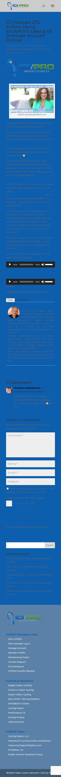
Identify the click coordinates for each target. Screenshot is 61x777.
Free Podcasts (24, 49)
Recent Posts (22, 300)
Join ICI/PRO (15, 639)
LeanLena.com (16, 722)
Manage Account (17, 648)
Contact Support (17, 662)
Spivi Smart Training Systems (24, 699)
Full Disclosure (16, 666)
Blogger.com (13, 178)
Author (10, 300)
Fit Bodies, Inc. (16, 750)
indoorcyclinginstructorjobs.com (26, 195)
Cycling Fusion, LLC (18, 736)
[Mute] (42, 264)
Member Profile (16, 652)
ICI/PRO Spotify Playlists (21, 671)
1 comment (19, 52)
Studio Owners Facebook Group (25, 754)
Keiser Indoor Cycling (19, 694)
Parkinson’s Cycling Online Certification (29, 740)
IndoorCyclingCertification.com (24, 745)
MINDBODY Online (18, 703)
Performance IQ (16, 712)
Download (45, 286)
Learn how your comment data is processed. (30, 530)
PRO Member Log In (19, 643)
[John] (14, 316)
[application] (30, 265)
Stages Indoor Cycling (20, 685)
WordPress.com (43, 175)
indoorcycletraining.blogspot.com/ (35, 248)
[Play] (9, 264)
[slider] (49, 264)
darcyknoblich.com (25, 142)
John (12, 45)
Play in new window (27, 286)
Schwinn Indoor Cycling (21, 690)
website (10, 142)
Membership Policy (18, 657)
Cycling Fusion (16, 708)
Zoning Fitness (16, 717)
